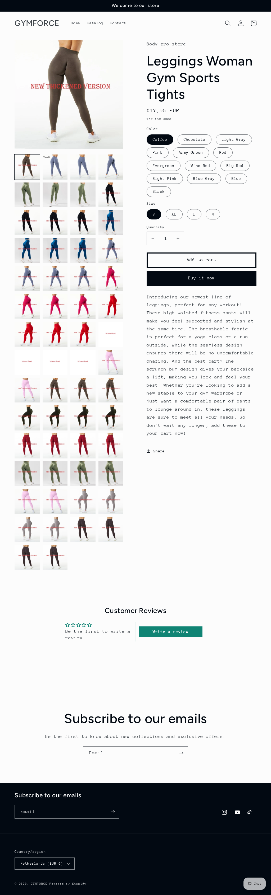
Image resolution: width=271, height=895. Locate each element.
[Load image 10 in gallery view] (55, 222)
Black (159, 191)
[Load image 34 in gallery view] (55, 390)
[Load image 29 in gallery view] (27, 362)
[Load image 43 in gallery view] (83, 445)
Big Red (235, 165)
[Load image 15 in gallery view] (83, 250)
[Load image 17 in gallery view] (27, 278)
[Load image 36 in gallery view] (111, 390)
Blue (236, 178)
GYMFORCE (39, 883)
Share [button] (159, 451)
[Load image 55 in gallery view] (83, 529)
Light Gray (234, 139)
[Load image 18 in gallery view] (55, 278)
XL (174, 214)
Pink (157, 152)
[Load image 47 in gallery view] (83, 473)
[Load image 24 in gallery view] (111, 306)
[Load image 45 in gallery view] (27, 473)
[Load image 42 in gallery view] (55, 445)
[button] (228, 23)
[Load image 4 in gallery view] (111, 167)
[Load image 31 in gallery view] (83, 362)
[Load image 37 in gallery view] (27, 417)
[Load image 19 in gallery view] (83, 278)
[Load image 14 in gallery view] (55, 250)
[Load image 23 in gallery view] (83, 306)
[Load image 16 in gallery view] (111, 250)
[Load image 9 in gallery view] (27, 222)
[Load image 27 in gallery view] (83, 334)
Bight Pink (165, 178)
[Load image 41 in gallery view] (27, 445)
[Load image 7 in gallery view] (83, 195)
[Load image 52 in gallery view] (111, 501)
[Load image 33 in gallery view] (27, 390)
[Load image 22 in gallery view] (55, 306)
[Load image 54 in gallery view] (55, 529)
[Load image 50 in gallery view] (55, 501)
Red (223, 152)
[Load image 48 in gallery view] (111, 473)
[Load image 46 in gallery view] (55, 473)
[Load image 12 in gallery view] (111, 222)
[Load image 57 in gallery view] (27, 557)
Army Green (191, 152)
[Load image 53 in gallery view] (27, 529)
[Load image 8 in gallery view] (111, 195)
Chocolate (194, 139)
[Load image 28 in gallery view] (111, 334)
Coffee (160, 139)
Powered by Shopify (68, 883)
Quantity (156, 227)
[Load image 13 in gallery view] (27, 250)
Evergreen (163, 165)
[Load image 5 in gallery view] (27, 195)
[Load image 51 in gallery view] (83, 501)
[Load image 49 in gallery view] (27, 501)
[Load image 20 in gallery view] (111, 278)
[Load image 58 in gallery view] (55, 557)
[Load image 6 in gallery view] (55, 195)
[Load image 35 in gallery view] (83, 390)
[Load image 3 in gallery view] (83, 167)
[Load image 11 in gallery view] (83, 222)
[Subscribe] (181, 753)
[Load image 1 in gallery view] (27, 167)
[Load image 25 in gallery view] (27, 334)
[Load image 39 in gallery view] (83, 417)
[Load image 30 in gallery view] (55, 362)
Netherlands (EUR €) (42, 863)
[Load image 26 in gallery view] (55, 334)
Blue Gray (204, 178)
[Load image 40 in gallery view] (111, 417)
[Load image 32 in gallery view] (111, 362)
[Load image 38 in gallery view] (55, 417)
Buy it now (201, 278)
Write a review (170, 631)
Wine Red (200, 165)
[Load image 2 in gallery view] (55, 167)
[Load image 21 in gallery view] (27, 306)
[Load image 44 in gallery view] (111, 445)
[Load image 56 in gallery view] (111, 529)
